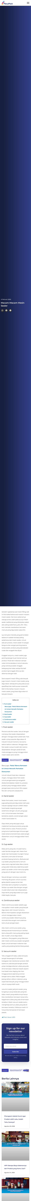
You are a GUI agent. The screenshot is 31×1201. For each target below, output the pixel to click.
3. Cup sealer (7, 717)
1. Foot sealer (7, 704)
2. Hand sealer (7, 714)
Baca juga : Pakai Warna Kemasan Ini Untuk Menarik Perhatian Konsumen (16, 709)
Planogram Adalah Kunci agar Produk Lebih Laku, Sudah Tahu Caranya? (15, 1119)
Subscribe (15, 1051)
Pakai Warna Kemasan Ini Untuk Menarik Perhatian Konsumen (14, 768)
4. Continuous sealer (9, 719)
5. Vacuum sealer (8, 722)
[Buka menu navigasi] (28, 3)
